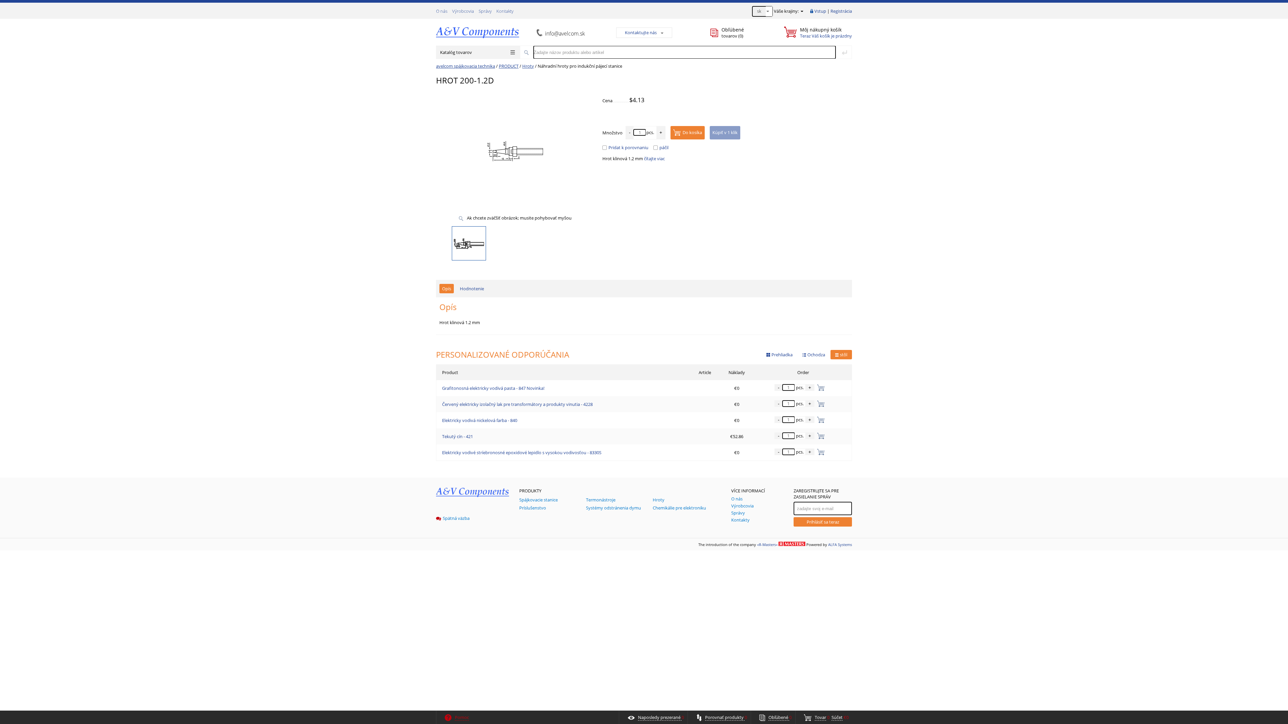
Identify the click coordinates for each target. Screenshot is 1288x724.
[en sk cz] (762, 11)
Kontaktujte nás (641, 32)
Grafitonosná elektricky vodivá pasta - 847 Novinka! (493, 388)
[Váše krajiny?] (801, 11)
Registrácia (841, 11)
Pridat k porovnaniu (628, 147)
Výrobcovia (463, 11)
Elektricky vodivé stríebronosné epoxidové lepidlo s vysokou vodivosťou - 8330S (521, 452)
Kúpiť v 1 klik (725, 132)
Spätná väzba (456, 518)
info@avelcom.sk (565, 33)
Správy (485, 11)
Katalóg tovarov (456, 52)
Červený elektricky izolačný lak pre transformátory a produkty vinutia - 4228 (517, 404)
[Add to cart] (819, 387)
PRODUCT (509, 66)
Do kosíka (692, 132)
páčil (663, 147)
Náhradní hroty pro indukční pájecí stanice (580, 66)
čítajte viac (654, 159)
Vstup (820, 11)
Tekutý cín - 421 (457, 436)
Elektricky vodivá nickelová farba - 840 (479, 420)
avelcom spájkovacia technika (465, 66)
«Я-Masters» (767, 544)
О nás (441, 11)
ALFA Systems (840, 544)
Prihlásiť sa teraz (823, 522)
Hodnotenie (472, 289)
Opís (446, 289)
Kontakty (505, 11)
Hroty (528, 66)
